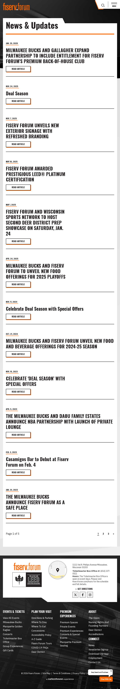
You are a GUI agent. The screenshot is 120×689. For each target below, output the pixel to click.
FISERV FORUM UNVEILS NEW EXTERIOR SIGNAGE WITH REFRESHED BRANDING (32, 131)
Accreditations (96, 634)
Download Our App (99, 653)
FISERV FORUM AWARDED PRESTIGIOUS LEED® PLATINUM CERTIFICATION (35, 174)
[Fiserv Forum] (16, 6)
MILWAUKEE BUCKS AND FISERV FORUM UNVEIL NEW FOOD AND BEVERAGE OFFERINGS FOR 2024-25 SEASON (60, 343)
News (92, 645)
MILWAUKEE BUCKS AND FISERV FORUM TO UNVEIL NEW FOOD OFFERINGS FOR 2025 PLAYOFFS (35, 271)
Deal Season (17, 93)
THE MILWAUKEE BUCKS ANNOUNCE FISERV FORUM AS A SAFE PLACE (35, 502)
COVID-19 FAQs (39, 647)
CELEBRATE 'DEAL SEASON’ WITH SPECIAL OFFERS (35, 381)
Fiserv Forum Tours (41, 643)
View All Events (11, 617)
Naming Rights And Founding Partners (99, 624)
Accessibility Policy (41, 634)
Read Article (18, 68)
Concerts (7, 634)
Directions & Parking (42, 617)
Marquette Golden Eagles (12, 628)
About (92, 611)
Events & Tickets (14, 611)
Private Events (67, 626)
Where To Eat (38, 626)
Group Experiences (13, 646)
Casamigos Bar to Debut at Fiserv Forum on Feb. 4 (37, 461)
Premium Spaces (69, 622)
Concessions (38, 630)
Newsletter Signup (98, 649)
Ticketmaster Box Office (12, 640)
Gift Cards (8, 650)
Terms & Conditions (61, 673)
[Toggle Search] (103, 5)
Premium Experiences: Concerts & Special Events (72, 634)
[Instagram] (90, 595)
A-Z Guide (36, 639)
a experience (60, 679)
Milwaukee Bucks (12, 622)
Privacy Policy (79, 673)
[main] (60, 289)
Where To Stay (39, 622)
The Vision (94, 617)
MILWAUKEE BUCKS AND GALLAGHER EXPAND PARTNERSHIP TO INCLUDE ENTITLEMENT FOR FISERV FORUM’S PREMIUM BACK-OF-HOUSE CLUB (55, 56)
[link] (57, 570)
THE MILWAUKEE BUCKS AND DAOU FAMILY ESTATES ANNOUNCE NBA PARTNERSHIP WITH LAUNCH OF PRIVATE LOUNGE (59, 421)
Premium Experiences (68, 613)
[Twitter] (75, 595)
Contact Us (94, 662)
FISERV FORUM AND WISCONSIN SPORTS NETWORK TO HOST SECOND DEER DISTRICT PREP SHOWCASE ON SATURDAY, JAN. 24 (35, 222)
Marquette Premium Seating (70, 644)
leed (27, 579)
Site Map (46, 673)
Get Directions (85, 589)
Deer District (38, 651)
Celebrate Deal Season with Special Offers (45, 309)
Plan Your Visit (41, 611)
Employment (95, 658)
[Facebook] (83, 595)
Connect (94, 639)
